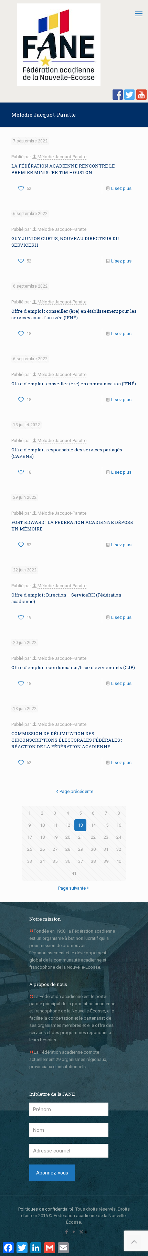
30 (93, 849)
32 (118, 849)
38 (93, 861)
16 (118, 825)
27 (55, 849)
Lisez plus (121, 188)
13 (80, 825)
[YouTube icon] (74, 1232)
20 (67, 837)
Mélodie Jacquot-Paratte (62, 156)
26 (42, 849)
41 (74, 873)
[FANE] (59, 44)
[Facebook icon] (67, 1232)
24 (118, 837)
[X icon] (81, 1232)
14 (93, 825)
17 (29, 837)
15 (106, 825)
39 (106, 861)
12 (67, 825)
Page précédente (76, 791)
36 (67, 861)
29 (80, 849)
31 (106, 849)
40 (118, 861)
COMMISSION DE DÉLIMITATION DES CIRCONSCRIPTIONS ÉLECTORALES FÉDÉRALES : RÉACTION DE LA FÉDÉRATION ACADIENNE (66, 740)
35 (55, 861)
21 (80, 837)
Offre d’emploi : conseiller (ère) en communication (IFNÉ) (73, 383)
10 (42, 825)
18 (42, 837)
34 (42, 861)
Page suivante (72, 888)
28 (67, 849)
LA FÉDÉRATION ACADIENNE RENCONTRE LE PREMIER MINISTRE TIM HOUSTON (63, 169)
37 (80, 861)
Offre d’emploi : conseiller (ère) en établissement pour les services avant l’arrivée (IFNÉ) (74, 314)
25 (29, 849)
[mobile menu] (139, 14)
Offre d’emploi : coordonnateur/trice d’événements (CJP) (73, 667)
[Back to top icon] (134, 1242)
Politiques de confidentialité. (46, 1209)
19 (55, 837)
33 (29, 861)
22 (93, 837)
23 (106, 837)
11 (55, 825)
